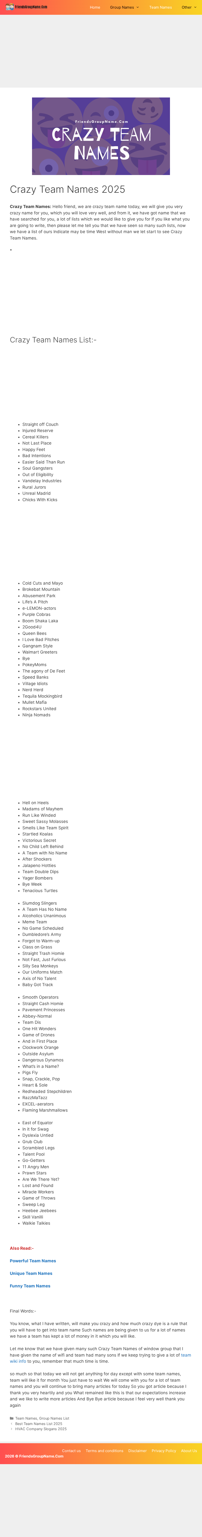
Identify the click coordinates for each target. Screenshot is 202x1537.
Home (95, 7)
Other (187, 7)
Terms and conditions (104, 1450)
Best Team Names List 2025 (38, 1424)
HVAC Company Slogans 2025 (41, 1429)
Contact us (71, 1450)
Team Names (160, 7)
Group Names (122, 7)
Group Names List (54, 1418)
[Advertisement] (101, 51)
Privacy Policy (164, 1450)
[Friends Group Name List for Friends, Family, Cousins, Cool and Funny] (28, 7)
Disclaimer (137, 1450)
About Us (189, 1450)
